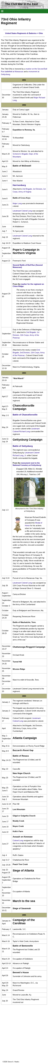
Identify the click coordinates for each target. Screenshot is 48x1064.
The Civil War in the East (21, 4)
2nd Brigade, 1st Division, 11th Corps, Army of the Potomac (26, 335)
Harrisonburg (19, 185)
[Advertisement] (24, 1037)
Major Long (17, 203)
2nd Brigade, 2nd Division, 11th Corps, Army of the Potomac (29, 352)
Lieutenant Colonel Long (22, 211)
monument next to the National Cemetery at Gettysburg (27, 464)
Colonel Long (18, 840)
